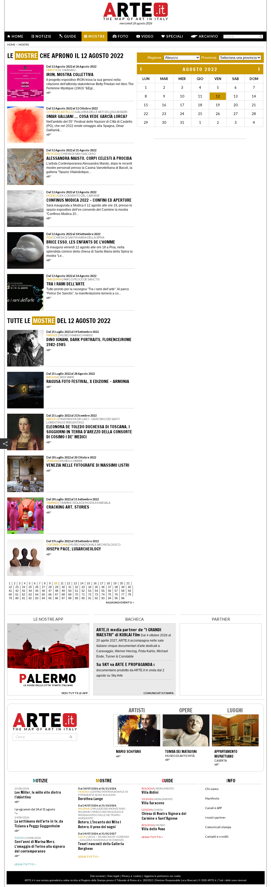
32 (76, 587)
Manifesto (212, 798)
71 (83, 594)
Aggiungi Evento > (120, 602)
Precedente (141, 69)
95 (116, 598)
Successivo (259, 69)
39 (122, 587)
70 (76, 594)
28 (50, 587)
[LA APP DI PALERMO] (48, 694)
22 (10, 587)
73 (96, 594)
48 (56, 590)
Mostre (96, 36)
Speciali (174, 36)
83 (36, 598)
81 (23, 598)
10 (55, 583)
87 (63, 598)
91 (89, 598)
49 (63, 590)
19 (114, 583)
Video (147, 36)
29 (56, 587)
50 (69, 590)
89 (76, 598)
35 (96, 587)
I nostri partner (215, 817)
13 (75, 583)
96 (122, 598)
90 (83, 598)
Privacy (126, 876)
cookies (137, 876)
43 (23, 590)
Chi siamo (211, 789)
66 (50, 594)
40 (129, 587)
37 (109, 587)
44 (30, 590)
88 (69, 598)
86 (56, 598)
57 (116, 590)
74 (103, 594)
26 (36, 587)
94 (109, 598)
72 (89, 594)
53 (89, 590)
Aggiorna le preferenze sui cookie (162, 876)
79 (10, 598)
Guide (70, 36)
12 (68, 583)
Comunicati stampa (218, 827)
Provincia (208, 57)
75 (109, 594)
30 (63, 587)
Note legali (113, 876)
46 (43, 590)
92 (96, 598)
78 (129, 594)
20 (121, 583)
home (11, 44)
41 (10, 590)
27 (43, 587)
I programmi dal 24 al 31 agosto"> (39, 817)
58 (122, 590)
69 (69, 594)
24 (23, 587)
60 (10, 594)
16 (95, 583)
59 (129, 590)
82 (30, 598)
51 (76, 590)
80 (17, 598)
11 (62, 583)
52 (83, 590)
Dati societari (97, 876)
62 (23, 594)
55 (103, 590)
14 (81, 583)
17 (101, 583)
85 (50, 598)
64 (36, 594)
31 (69, 587)
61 (17, 594)
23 (17, 587)
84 (43, 598)
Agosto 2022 (200, 69)
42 (17, 590)
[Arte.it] (135, 10)
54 (96, 590)
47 (50, 590)
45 (36, 590)
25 (30, 587)
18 (108, 583)
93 (103, 598)
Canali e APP (213, 808)
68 (63, 594)
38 (116, 587)
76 (116, 594)
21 (128, 583)
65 (43, 594)
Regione (154, 57)
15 (88, 583)
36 (103, 587)
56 (109, 590)
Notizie (43, 36)
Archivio (208, 36)
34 (89, 587)
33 (83, 587)
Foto (123, 36)
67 (56, 594)
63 (30, 594)
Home (17, 36)
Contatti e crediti (216, 836)
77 (122, 594)
